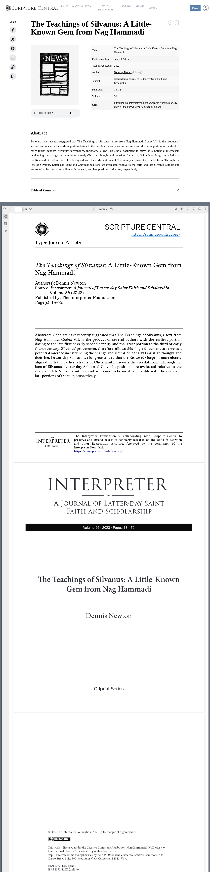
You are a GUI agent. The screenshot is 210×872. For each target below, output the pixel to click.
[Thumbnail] (5, 216)
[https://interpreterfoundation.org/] (99, 451)
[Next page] (30, 209)
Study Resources (106, 8)
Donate (195, 8)
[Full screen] (181, 209)
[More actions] (205, 209)
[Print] (199, 209)
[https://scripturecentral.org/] (153, 234)
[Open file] (187, 209)
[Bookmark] (5, 223)
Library (126, 6)
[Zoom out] (94, 209)
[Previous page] (10, 209)
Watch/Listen (81, 6)
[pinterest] (12, 48)
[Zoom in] (111, 209)
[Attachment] (5, 230)
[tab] (5, 217)
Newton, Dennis (122, 72)
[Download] (193, 209)
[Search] (4, 209)
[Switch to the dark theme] (175, 209)
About (139, 6)
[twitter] (12, 39)
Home (64, 6)
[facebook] (12, 30)
